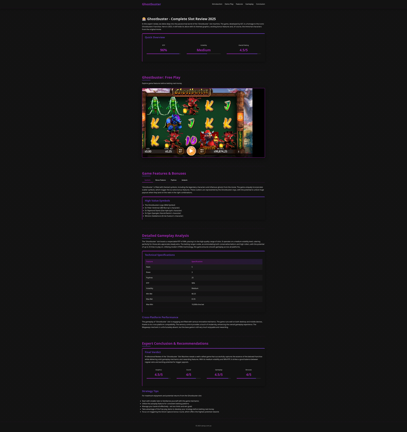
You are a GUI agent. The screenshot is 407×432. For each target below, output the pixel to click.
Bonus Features (160, 180)
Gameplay (249, 4)
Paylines (173, 180)
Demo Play (229, 4)
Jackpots (184, 180)
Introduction (217, 4)
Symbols (147, 180)
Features (239, 4)
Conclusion (260, 4)
